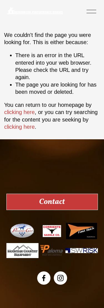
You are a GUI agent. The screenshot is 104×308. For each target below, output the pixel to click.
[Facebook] (43, 278)
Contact (52, 202)
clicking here (19, 112)
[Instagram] (60, 278)
